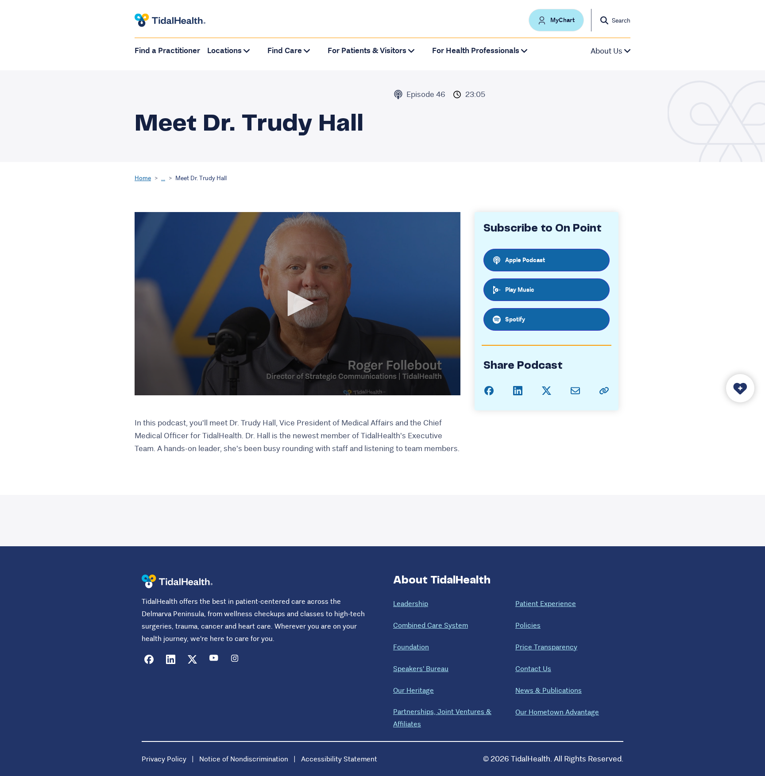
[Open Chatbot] (740, 388)
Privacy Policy (164, 759)
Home (143, 177)
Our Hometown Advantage (557, 712)
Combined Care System (430, 625)
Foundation (411, 647)
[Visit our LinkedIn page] (170, 659)
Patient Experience (545, 603)
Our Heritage (413, 690)
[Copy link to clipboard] (604, 390)
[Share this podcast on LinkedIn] (517, 390)
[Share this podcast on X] (546, 390)
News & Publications (548, 690)
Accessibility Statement (339, 759)
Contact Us (533, 668)
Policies (528, 625)
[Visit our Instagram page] (235, 659)
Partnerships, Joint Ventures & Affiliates (442, 717)
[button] (556, 20)
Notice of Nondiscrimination (243, 759)
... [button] (163, 177)
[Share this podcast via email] (575, 390)
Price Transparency (546, 647)
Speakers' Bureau (420, 668)
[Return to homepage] (177, 581)
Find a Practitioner (167, 50)
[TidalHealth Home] (170, 20)
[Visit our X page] (192, 659)
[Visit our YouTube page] (214, 659)
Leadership (410, 603)
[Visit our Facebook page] (149, 659)
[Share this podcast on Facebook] (489, 390)
